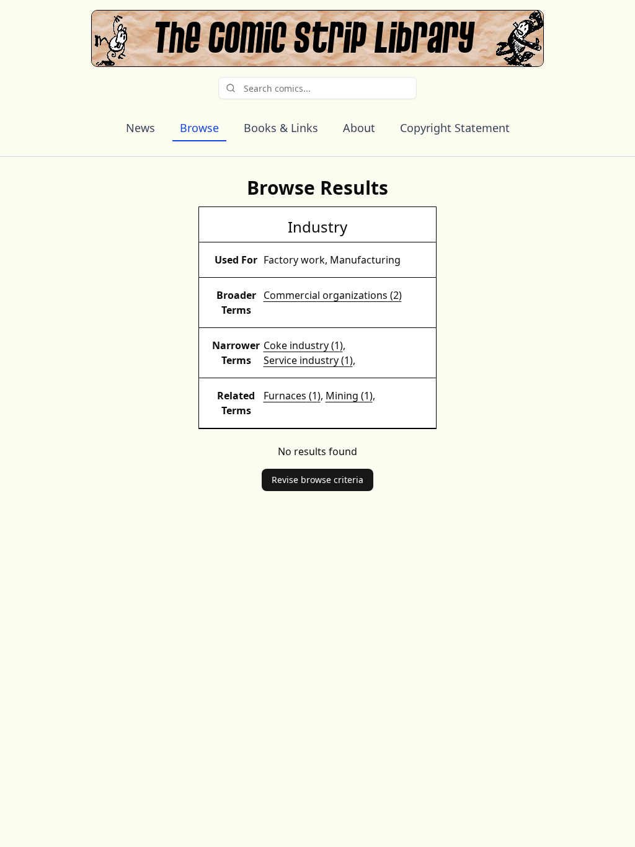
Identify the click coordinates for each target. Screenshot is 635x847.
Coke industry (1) (303, 345)
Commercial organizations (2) (333, 295)
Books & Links (281, 127)
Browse (199, 127)
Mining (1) (349, 395)
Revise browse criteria (317, 480)
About (359, 127)
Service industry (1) (308, 360)
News (140, 127)
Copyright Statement (455, 127)
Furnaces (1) (292, 395)
